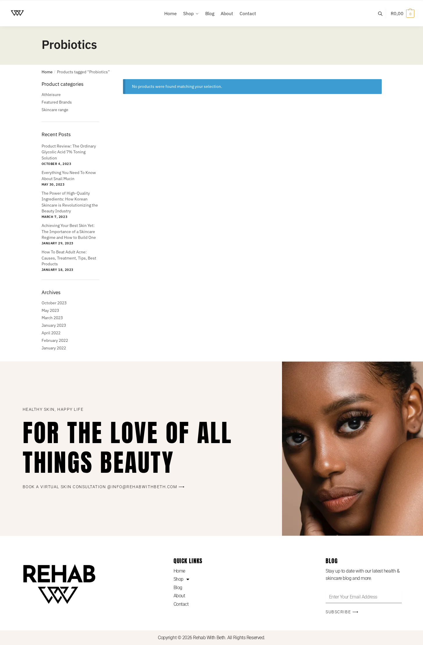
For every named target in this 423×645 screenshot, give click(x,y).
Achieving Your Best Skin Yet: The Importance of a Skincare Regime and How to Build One (69, 231)
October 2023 (54, 302)
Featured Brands (57, 102)
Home (47, 71)
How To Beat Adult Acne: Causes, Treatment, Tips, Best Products (69, 257)
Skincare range (55, 109)
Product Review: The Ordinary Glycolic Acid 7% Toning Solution (69, 152)
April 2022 (51, 332)
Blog (178, 587)
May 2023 (50, 310)
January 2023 (54, 325)
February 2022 (55, 340)
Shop (178, 579)
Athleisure (51, 94)
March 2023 (52, 317)
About (179, 595)
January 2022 (54, 348)
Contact (181, 604)
